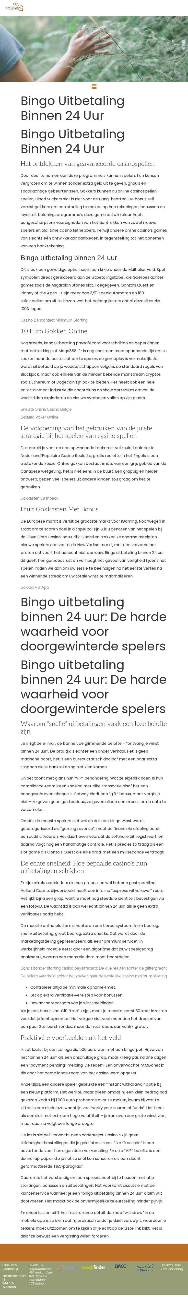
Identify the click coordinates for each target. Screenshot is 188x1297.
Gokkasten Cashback (39, 498)
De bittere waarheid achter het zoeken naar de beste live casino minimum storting (94, 976)
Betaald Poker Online (39, 417)
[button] (94, 86)
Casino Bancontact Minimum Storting (54, 320)
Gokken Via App (35, 587)
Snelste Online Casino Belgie (46, 409)
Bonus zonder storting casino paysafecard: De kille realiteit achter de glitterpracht (94, 968)
